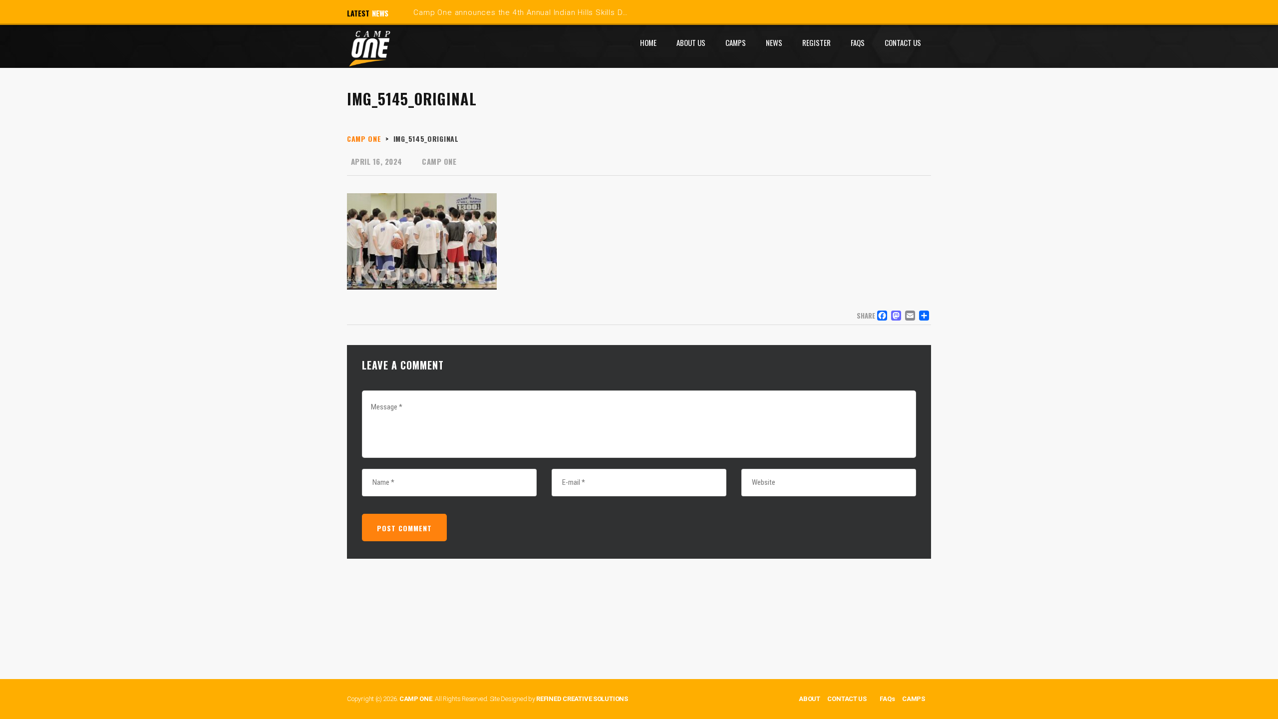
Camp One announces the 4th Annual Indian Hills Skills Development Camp (552, 12)
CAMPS (913, 699)
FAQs (887, 699)
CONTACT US (847, 699)
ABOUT (809, 699)
